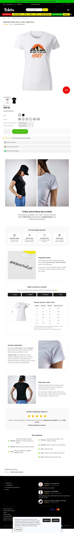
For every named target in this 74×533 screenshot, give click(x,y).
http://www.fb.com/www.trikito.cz (12, 487)
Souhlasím (55, 520)
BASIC (15, 294)
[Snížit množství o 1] (9, 132)
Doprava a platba (7, 514)
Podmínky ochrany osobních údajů (10, 518)
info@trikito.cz (8, 483)
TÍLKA (60, 294)
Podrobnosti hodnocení (19, 24)
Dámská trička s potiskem (17, 472)
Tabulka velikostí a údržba (9, 510)
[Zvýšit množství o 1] (9, 130)
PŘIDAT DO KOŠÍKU (21, 131)
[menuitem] (7, 14)
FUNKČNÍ (30, 294)
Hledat (45, 9)
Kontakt (5, 512)
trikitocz (7, 489)
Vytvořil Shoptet (67, 525)
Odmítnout (47, 520)
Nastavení (18, 529)
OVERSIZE (45, 294)
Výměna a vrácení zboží (8, 520)
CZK (63, 4)
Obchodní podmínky (7, 516)
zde (36, 526)
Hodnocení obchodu (35, 4)
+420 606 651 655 (9, 485)
